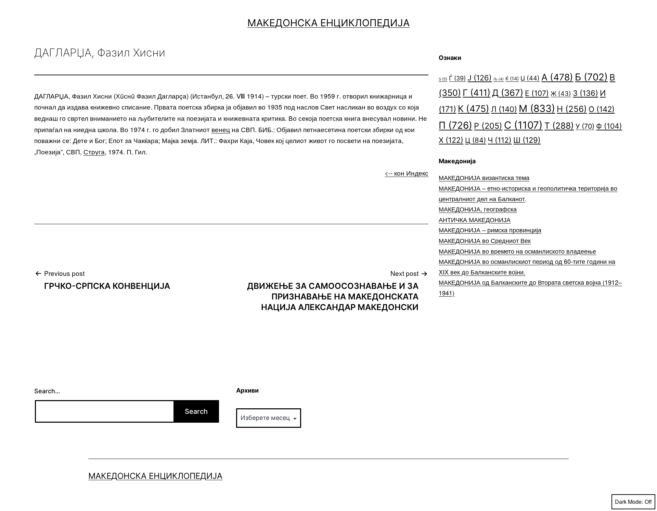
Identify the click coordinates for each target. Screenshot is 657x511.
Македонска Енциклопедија (328, 23)
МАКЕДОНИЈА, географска (478, 208)
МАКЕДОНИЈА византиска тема (484, 177)
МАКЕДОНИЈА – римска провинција (490, 229)
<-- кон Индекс (406, 172)
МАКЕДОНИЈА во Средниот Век (485, 240)
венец (220, 129)
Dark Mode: (629, 502)
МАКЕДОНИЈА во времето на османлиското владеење (517, 250)
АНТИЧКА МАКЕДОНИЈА (475, 219)
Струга (94, 151)
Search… (47, 391)
